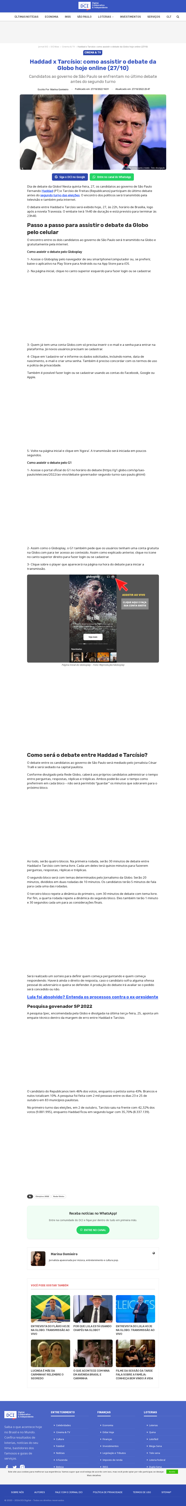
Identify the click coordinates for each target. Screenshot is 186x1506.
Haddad (47, 191)
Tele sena (154, 1453)
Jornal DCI (43, 46)
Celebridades (63, 1425)
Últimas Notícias (26, 16)
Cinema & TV (68, 46)
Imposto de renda (112, 1460)
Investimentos (130, 16)
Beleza (60, 1466)
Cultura (60, 1439)
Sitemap (166, 1492)
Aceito (172, 1471)
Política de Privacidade (108, 1492)
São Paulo (84, 16)
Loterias (104, 16)
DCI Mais (55, 46)
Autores (39, 1492)
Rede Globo (58, 1196)
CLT (169, 16)
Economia (51, 16)
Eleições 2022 (42, 1196)
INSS (68, 16)
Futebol (60, 1446)
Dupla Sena (155, 1466)
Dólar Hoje (108, 1432)
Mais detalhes (94, 1475)
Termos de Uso (142, 1492)
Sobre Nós (17, 1492)
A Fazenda (61, 1460)
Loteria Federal (157, 1460)
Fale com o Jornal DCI (68, 1492)
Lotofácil (153, 1439)
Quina (152, 1432)
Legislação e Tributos (114, 1453)
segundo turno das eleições (60, 195)
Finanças (107, 1439)
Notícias (60, 1453)
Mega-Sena (155, 1446)
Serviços (153, 16)
